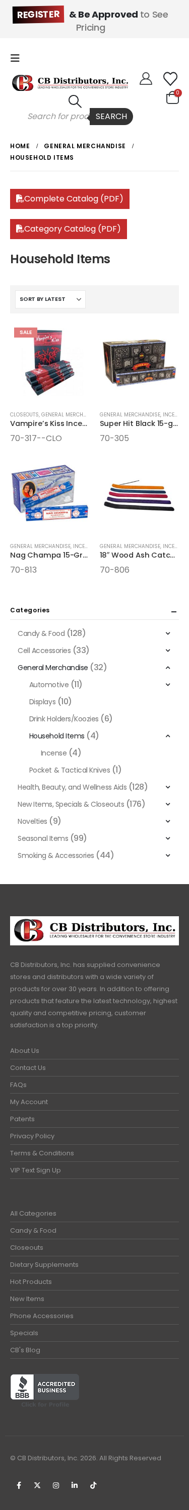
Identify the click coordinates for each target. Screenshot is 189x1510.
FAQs (18, 1085)
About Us (24, 1050)
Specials (24, 1333)
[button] (18, 58)
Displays (42, 702)
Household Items (57, 736)
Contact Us (28, 1067)
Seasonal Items (43, 838)
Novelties (32, 821)
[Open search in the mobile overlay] (75, 116)
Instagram (56, 1485)
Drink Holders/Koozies (64, 719)
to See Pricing (92, 21)
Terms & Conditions (42, 1153)
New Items (27, 1299)
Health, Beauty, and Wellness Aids (72, 787)
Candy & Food (41, 633)
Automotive (49, 685)
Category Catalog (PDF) (72, 229)
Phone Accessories (42, 1316)
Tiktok (93, 1485)
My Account (29, 1102)
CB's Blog (25, 1350)
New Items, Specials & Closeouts (71, 804)
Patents (22, 1119)
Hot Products (31, 1281)
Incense (173, 414)
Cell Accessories (44, 650)
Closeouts (24, 414)
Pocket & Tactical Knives (69, 770)
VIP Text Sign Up (35, 1170)
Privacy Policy (32, 1136)
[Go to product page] (139, 363)
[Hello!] (146, 78)
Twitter (37, 1485)
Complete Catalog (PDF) (73, 198)
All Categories (33, 1213)
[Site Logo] (70, 83)
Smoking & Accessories (56, 855)
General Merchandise (71, 414)
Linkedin (74, 1485)
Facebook (18, 1485)
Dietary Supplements (44, 1264)
